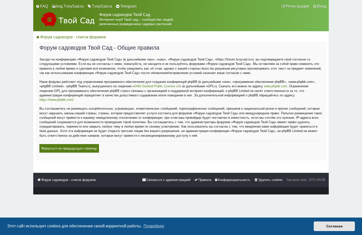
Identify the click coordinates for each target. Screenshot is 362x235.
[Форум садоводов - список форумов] (67, 19)
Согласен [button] (334, 226)
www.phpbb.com (275, 86)
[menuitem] (42, 6)
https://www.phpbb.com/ (56, 100)
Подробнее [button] (154, 226)
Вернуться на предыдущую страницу (69, 148)
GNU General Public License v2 (157, 86)
